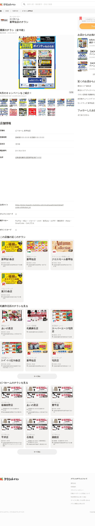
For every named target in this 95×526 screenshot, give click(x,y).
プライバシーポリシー (77, 490)
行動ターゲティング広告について (80, 493)
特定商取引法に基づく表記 (78, 497)
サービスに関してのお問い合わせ (80, 500)
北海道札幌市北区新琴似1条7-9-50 (28, 157)
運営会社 (73, 483)
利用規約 (73, 487)
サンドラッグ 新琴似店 (86, 103)
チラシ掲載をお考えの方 (78, 503)
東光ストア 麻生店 (84, 86)
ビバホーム (14, 19)
